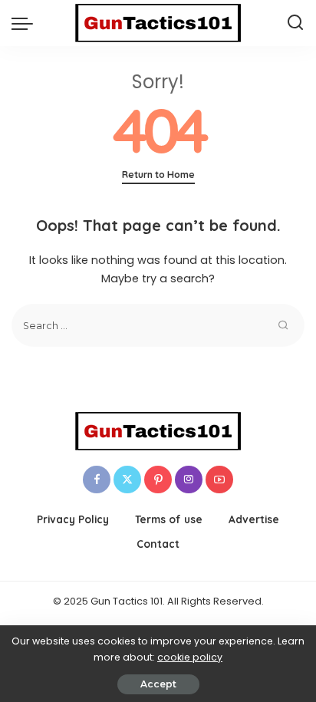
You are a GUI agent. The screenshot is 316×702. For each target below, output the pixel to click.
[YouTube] (219, 479)
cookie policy (189, 657)
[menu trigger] (26, 23)
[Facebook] (96, 479)
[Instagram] (188, 479)
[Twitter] (127, 479)
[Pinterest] (158, 479)
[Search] (295, 23)
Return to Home (158, 174)
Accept (158, 684)
